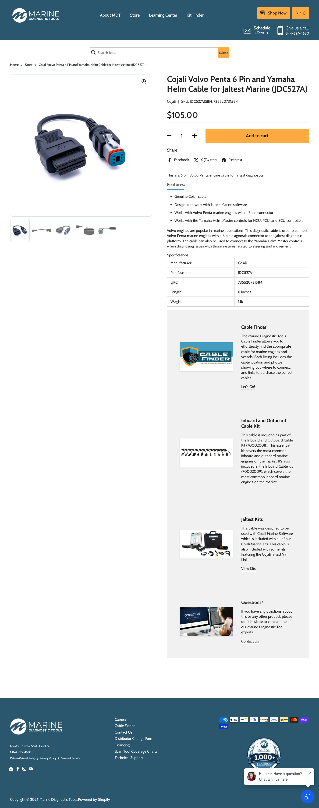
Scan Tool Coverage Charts (136, 751)
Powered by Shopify (94, 799)
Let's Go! (248, 387)
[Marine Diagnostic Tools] (36, 15)
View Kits (248, 568)
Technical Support (129, 757)
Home (14, 65)
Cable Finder (125, 725)
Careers (121, 719)
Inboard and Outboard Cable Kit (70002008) (267, 443)
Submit (223, 52)
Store (28, 65)
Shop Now (277, 13)
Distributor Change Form (134, 738)
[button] (169, 136)
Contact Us (250, 641)
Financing (122, 745)
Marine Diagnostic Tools (58, 799)
